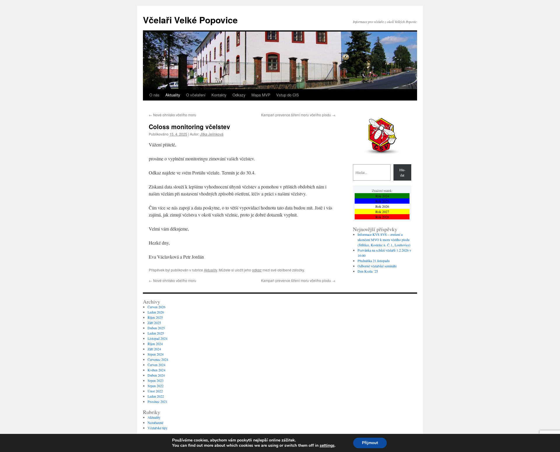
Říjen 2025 (155, 317)
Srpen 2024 (156, 354)
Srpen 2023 (156, 380)
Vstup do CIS (287, 95)
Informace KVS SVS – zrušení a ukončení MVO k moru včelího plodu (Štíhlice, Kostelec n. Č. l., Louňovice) (384, 239)
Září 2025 (154, 322)
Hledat (402, 172)
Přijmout (370, 443)
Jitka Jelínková (211, 133)
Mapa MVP (260, 95)
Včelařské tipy (157, 427)
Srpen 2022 (156, 385)
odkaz (257, 269)
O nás (154, 95)
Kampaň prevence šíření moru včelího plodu (298, 114)
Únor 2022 (155, 391)
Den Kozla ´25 (368, 271)
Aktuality (172, 95)
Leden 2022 (156, 396)
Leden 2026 (156, 312)
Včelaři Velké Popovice (190, 19)
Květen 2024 (156, 370)
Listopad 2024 (157, 338)
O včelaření (196, 95)
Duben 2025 (156, 327)
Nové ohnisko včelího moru (172, 114)
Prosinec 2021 (157, 401)
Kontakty (219, 95)
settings (327, 445)
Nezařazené (155, 422)
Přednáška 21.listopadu (374, 260)
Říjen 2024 (155, 343)
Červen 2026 (156, 306)
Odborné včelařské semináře (377, 266)
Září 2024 (154, 349)
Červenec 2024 (158, 359)
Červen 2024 (156, 364)
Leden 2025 (156, 333)
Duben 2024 (156, 375)
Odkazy (239, 95)
